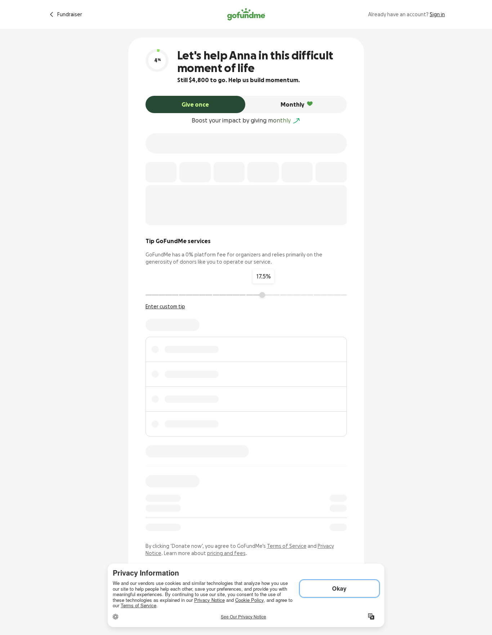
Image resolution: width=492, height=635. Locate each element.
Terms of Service (287, 546)
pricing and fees (226, 553)
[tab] (196, 104)
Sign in (437, 14)
